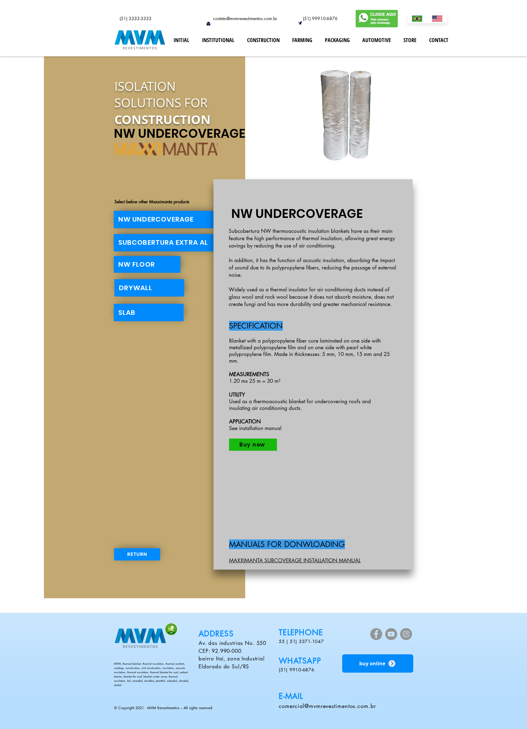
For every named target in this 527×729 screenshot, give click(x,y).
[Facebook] (376, 634)
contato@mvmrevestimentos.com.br (245, 18)
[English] (437, 18)
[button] (329, 119)
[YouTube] (391, 634)
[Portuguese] (417, 18)
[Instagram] (406, 634)
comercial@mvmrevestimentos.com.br (327, 705)
